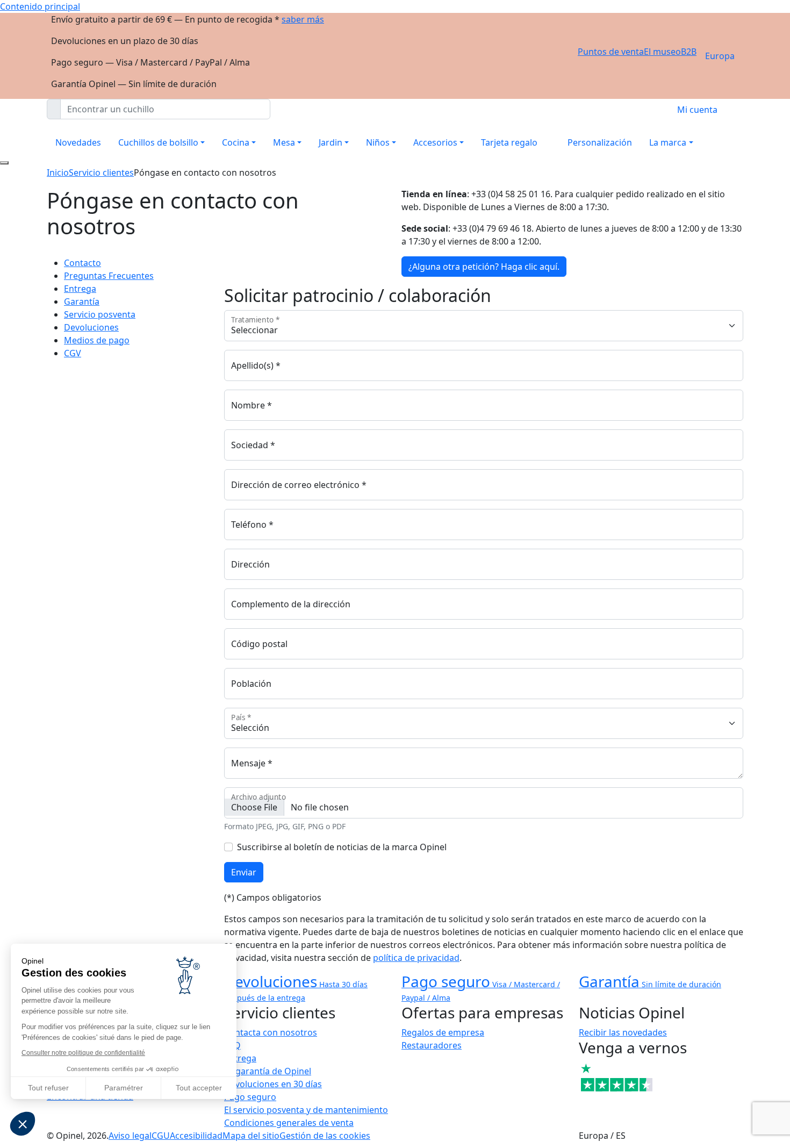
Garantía (81, 301)
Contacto (82, 263)
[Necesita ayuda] (4, 162)
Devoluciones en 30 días (273, 1084)
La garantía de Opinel (267, 1071)
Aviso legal (130, 1135)
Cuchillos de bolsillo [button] (158, 142)
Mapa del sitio (250, 1135)
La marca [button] (667, 142)
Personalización (600, 142)
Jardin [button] (330, 142)
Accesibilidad (196, 1135)
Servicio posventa (99, 314)
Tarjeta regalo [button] (509, 142)
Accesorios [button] (435, 142)
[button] (22, 1124)
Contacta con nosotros (270, 1032)
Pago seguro (250, 1097)
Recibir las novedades (623, 1032)
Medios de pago (97, 340)
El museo (662, 52)
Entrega (80, 289)
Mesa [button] (284, 142)
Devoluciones (91, 327)
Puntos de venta (611, 52)
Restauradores (431, 1045)
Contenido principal (40, 6)
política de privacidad (416, 958)
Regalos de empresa (442, 1032)
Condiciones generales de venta (289, 1123)
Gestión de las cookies (324, 1135)
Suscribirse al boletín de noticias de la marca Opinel (342, 847)
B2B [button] (688, 52)
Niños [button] (378, 142)
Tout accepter (199, 1087)
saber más (303, 19)
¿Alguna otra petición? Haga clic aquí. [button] (483, 266)
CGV (72, 353)
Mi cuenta (697, 110)
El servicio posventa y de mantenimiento (306, 1110)
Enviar (243, 872)
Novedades (78, 142)
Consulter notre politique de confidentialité (83, 1053)
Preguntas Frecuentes (109, 276)
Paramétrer (123, 1087)
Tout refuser (48, 1087)
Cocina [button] (235, 142)
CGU (161, 1135)
